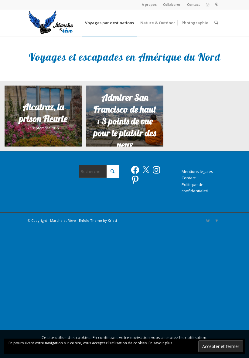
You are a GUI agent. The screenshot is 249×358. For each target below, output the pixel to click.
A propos (149, 4)
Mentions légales (197, 171)
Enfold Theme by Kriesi (98, 220)
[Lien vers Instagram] (207, 4)
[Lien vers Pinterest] (216, 4)
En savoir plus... (161, 343)
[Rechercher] (216, 22)
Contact (193, 4)
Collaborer (172, 4)
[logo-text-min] (51, 22)
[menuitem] (149, 4)
